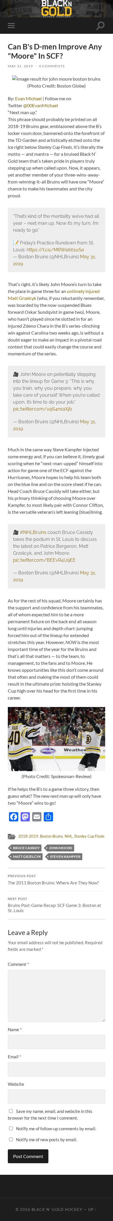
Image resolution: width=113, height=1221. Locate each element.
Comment (18, 964)
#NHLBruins (33, 532)
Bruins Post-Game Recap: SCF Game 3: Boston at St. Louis (54, 905)
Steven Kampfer (65, 856)
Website (16, 1084)
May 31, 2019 (20, 66)
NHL (68, 836)
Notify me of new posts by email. (46, 1139)
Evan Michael (28, 98)
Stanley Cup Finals (89, 836)
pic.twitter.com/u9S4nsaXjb (42, 409)
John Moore (60, 848)
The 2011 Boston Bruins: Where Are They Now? (53, 879)
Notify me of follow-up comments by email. (56, 1128)
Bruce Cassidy (26, 848)
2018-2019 (28, 836)
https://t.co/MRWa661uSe (55, 250)
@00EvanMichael (40, 105)
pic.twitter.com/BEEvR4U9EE (44, 560)
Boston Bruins (51, 836)
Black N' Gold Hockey (57, 1209)
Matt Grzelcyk (27, 856)
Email (14, 1056)
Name (15, 1029)
